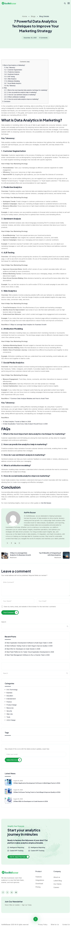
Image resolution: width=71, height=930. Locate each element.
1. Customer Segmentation (13, 70)
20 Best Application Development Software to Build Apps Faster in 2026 (28, 643)
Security (9, 711)
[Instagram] (19, 543)
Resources (10, 708)
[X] (7, 543)
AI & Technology (11, 689)
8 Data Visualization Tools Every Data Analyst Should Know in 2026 (25, 424)
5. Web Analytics (10, 79)
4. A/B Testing (9, 76)
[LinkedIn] (15, 543)
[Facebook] (11, 543)
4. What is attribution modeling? (14, 97)
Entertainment (11, 699)
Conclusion (6, 101)
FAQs (4, 88)
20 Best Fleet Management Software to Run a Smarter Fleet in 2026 (27, 655)
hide (28, 61)
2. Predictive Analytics (12, 72)
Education (9, 696)
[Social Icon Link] (3, 892)
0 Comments (43, 38)
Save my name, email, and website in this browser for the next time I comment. (30, 606)
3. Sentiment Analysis (11, 74)
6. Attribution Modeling (12, 81)
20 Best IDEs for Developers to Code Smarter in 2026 (22, 649)
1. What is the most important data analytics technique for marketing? (25, 90)
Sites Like (9, 714)
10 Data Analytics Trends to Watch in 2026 (17, 421)
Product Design (11, 705)
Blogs (33, 16)
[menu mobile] (69, 3)
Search (3, 622)
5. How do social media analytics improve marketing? (21, 99)
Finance (9, 702)
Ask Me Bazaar (46, 503)
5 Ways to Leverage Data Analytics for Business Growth (28, 324)
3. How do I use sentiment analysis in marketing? (20, 95)
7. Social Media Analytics (12, 83)
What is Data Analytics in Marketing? (13, 65)
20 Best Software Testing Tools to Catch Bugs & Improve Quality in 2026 (28, 646)
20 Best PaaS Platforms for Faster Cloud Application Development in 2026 (29, 652)
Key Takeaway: (9, 67)
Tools (8, 717)
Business (9, 693)
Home (24, 16)
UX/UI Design (10, 720)
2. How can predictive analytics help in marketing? (20, 92)
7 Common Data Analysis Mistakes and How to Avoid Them (29, 398)
